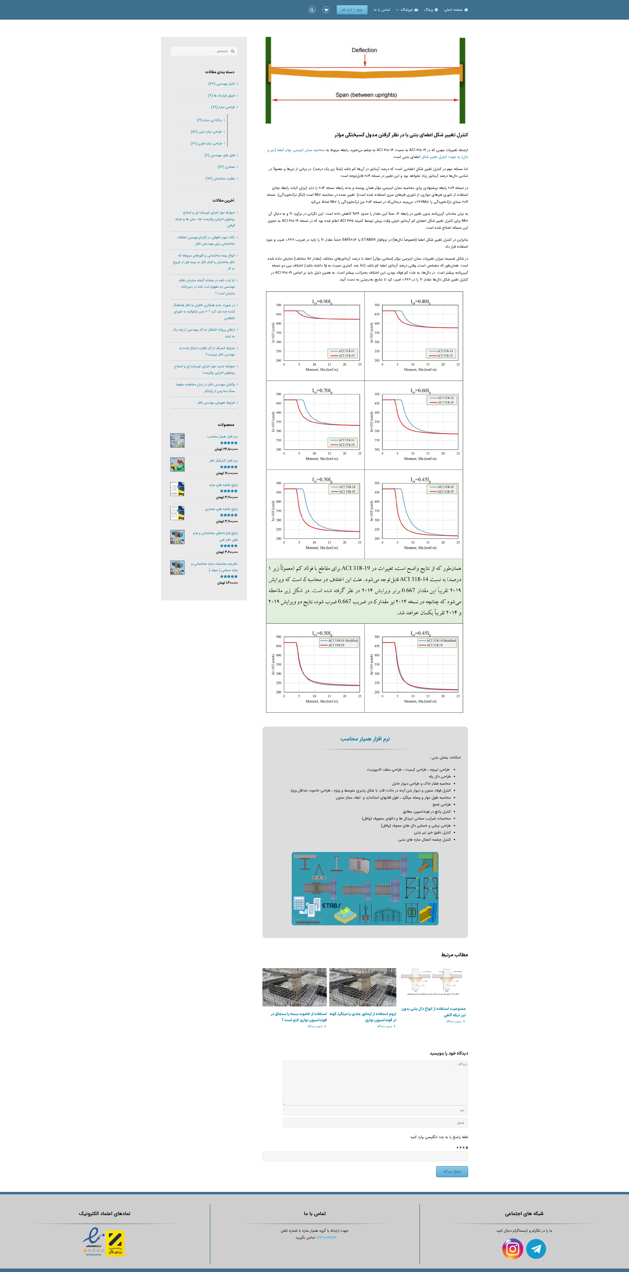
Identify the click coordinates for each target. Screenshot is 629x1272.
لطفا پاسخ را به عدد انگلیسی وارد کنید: (438, 1137)
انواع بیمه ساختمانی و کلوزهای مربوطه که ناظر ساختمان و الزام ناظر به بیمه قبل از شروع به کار (204, 262)
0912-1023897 (326, 1238)
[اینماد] (94, 1227)
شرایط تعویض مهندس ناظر (216, 402)
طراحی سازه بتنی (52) (206, 131)
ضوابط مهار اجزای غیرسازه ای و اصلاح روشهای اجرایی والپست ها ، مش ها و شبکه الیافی (205, 219)
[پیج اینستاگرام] (513, 1241)
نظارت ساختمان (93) (220, 178)
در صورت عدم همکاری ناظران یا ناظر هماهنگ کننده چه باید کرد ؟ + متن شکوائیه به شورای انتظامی (204, 311)
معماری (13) (226, 167)
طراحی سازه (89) (223, 107)
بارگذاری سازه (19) (209, 120)
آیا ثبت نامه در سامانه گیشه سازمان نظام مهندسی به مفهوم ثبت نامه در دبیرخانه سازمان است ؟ (207, 287)
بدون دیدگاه (453, 1021)
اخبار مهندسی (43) (221, 83)
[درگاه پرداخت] (116, 1227)
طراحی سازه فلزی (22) (206, 143)
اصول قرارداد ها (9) (221, 95)
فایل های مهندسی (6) (220, 155)
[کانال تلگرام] (536, 1241)
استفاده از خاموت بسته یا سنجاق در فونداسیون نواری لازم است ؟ (299, 1017)
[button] (312, 10)
